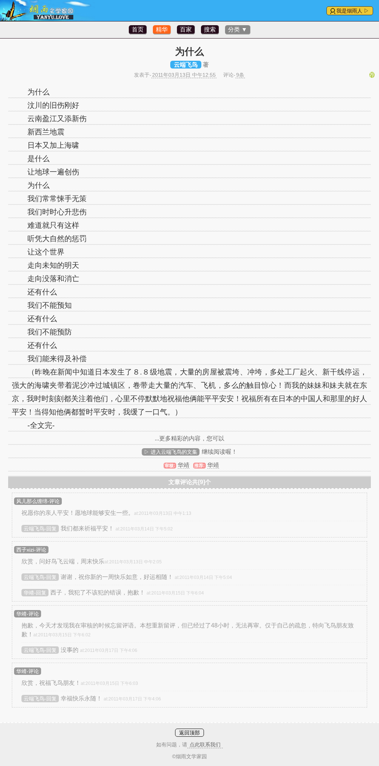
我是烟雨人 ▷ (352, 11)
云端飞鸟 (186, 64)
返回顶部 (189, 733)
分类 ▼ (237, 29)
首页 (138, 29)
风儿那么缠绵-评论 (38, 501)
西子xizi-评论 (31, 550)
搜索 (210, 29)
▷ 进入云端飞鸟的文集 (170, 452)
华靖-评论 (27, 614)
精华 (162, 29)
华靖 (184, 465)
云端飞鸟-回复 (40, 529)
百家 (186, 29)
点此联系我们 (205, 744)
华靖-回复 (35, 593)
